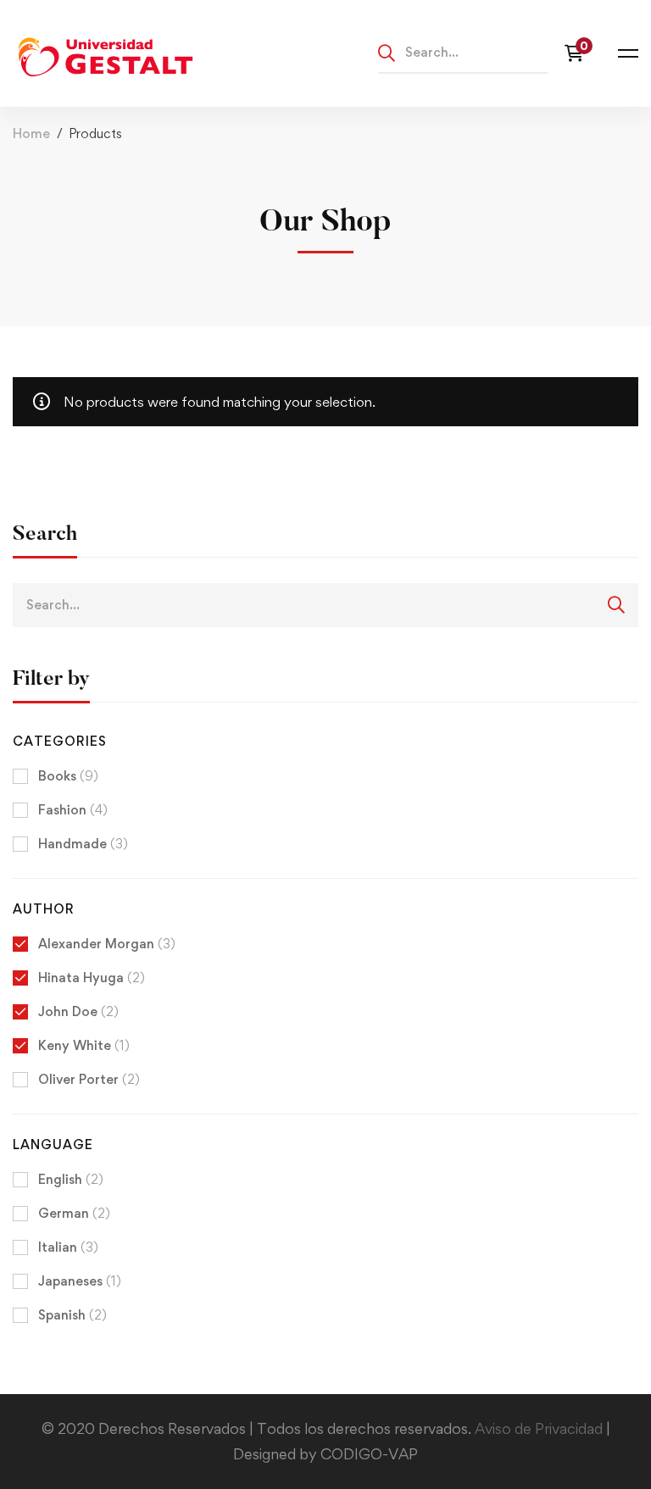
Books (68, 776)
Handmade (83, 844)
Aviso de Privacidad (540, 1428)
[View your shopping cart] (578, 53)
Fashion (73, 810)
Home (31, 133)
